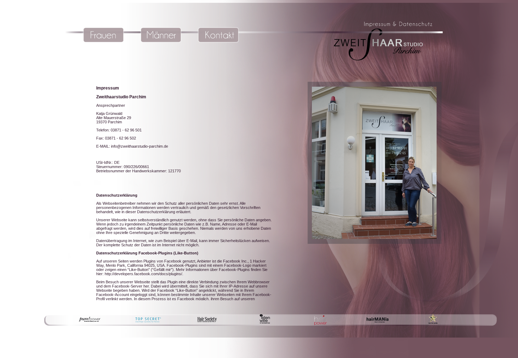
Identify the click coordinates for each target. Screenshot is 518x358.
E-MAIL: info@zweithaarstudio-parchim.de (132, 146)
